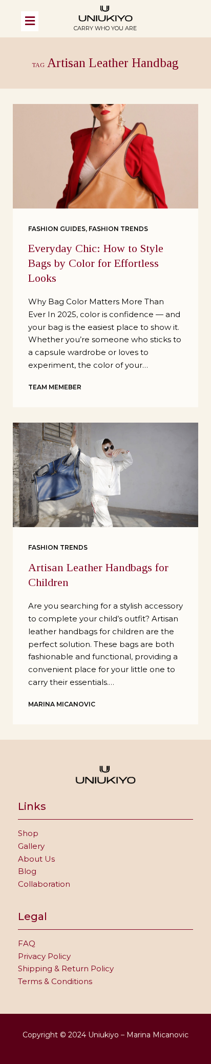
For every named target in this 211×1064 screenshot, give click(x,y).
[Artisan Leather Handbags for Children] (106, 475)
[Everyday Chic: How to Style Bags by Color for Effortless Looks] (106, 156)
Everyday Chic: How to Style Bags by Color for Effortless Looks (95, 263)
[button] (39, 21)
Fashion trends (118, 229)
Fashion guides (57, 229)
